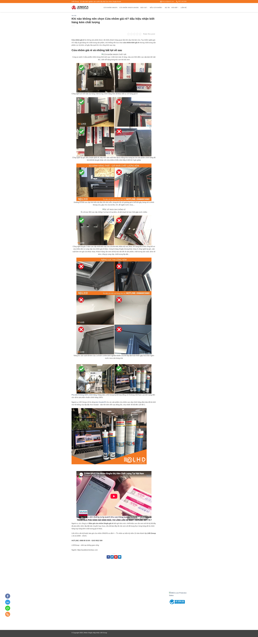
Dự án (167, 7)
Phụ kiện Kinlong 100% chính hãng (84, 395)
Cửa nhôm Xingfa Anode (129, 7)
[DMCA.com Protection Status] (178, 594)
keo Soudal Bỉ (101, 402)
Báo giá (143, 7)
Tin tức (74, 15)
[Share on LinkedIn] (119, 557)
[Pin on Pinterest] (116, 557)
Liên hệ (183, 7)
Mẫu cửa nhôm (156, 7)
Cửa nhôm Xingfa (110, 7)
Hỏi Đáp (174, 7)
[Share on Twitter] (112, 557)
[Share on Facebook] (108, 557)
